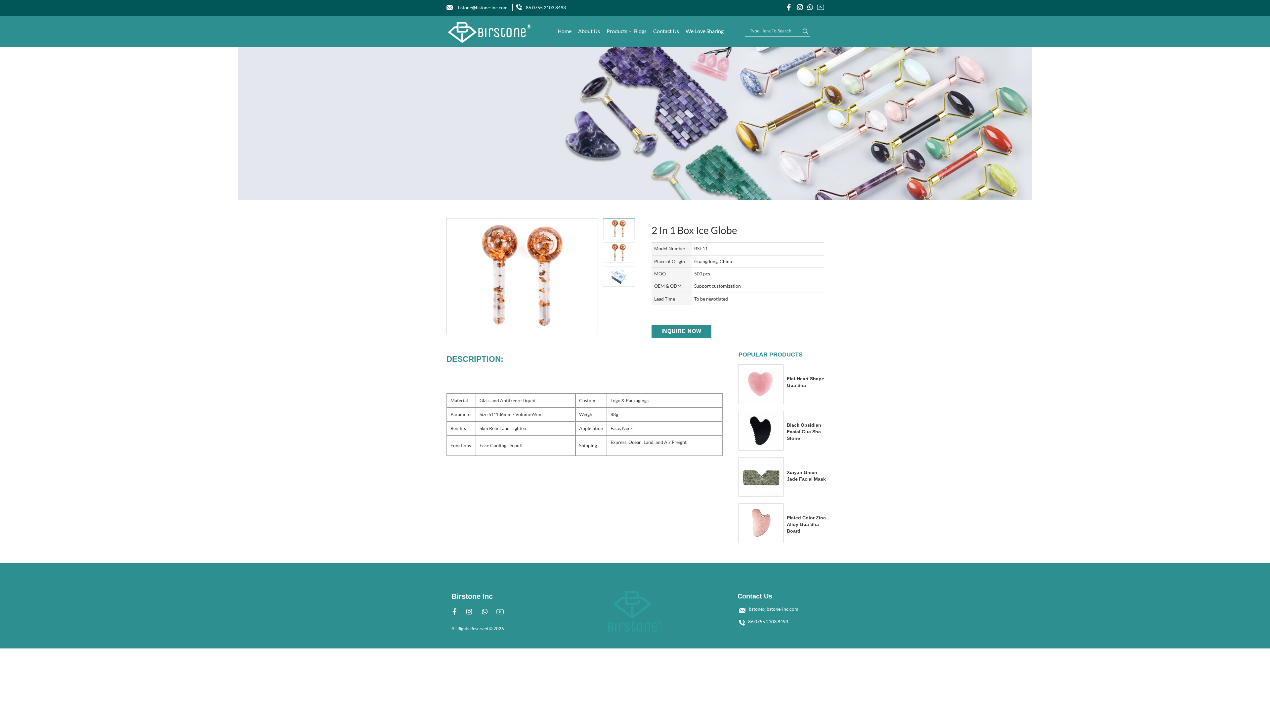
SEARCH (805, 29)
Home (565, 31)
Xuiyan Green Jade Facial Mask (806, 476)
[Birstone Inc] (489, 32)
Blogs (640, 31)
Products (617, 31)
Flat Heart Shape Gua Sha (805, 382)
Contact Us (666, 31)
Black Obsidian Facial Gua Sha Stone (804, 431)
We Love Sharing (705, 31)
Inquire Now (681, 331)
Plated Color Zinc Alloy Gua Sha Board (806, 524)
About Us (589, 31)
